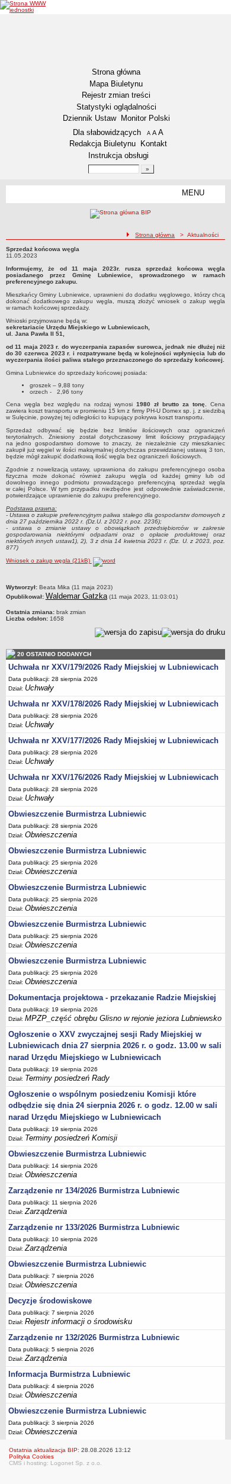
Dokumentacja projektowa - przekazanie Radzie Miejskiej (112, 997)
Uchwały (39, 687)
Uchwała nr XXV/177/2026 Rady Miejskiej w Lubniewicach (113, 740)
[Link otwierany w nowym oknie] (24, 6)
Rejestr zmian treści (116, 95)
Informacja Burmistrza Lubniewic (69, 1374)
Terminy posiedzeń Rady (67, 1078)
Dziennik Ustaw (89, 118)
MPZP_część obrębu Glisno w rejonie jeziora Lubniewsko (123, 1018)
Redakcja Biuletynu (102, 143)
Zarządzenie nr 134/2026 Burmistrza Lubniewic (93, 1190)
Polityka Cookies (31, 1456)
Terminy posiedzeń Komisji (71, 1137)
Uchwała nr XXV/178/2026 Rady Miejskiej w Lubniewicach (113, 703)
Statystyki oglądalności (116, 106)
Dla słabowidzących (107, 132)
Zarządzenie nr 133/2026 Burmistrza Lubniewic (93, 1227)
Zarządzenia (46, 1211)
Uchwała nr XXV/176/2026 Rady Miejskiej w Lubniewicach (113, 777)
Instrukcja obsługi (118, 155)
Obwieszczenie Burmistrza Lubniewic (77, 814)
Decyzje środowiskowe (50, 1300)
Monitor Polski (145, 118)
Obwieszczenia (51, 834)
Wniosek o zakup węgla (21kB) (49, 560)
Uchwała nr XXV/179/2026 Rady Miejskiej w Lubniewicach (113, 667)
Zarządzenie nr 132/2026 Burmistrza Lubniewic (93, 1337)
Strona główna (116, 72)
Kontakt (153, 143)
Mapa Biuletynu (116, 83)
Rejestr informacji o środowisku (78, 1321)
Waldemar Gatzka (76, 596)
